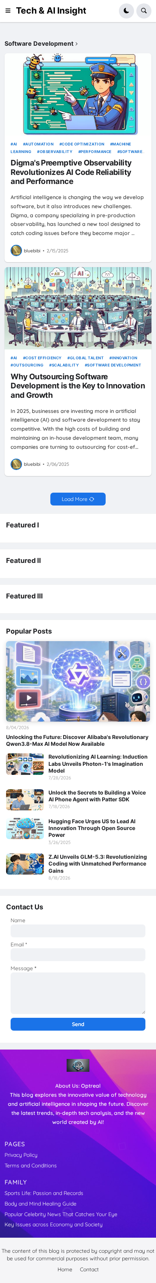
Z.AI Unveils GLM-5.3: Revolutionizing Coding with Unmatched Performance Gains (97, 863)
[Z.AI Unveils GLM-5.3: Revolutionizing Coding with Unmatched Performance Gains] (25, 864)
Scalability (65, 365)
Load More (74, 499)
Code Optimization (83, 144)
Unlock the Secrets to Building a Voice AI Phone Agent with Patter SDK (97, 795)
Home (65, 1269)
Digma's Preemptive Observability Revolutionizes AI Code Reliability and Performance (71, 172)
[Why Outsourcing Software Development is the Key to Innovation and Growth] (78, 308)
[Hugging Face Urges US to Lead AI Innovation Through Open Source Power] (25, 828)
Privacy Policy (21, 1155)
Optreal (91, 1085)
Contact (89, 1269)
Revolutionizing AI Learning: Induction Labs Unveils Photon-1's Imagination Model (98, 763)
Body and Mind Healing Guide (40, 1203)
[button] (10, 11)
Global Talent (87, 358)
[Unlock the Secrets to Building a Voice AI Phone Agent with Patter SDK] (25, 799)
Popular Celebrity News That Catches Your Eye (61, 1214)
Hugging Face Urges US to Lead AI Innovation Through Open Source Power (92, 828)
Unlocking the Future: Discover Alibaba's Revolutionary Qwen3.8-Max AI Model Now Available (77, 740)
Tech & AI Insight (51, 10)
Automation (39, 144)
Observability (56, 151)
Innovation (124, 358)
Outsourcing (28, 365)
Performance (96, 151)
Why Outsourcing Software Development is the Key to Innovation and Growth (78, 386)
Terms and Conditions (31, 1165)
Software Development (114, 365)
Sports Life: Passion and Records (44, 1193)
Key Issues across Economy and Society (54, 1224)
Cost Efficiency (43, 358)
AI (15, 144)
